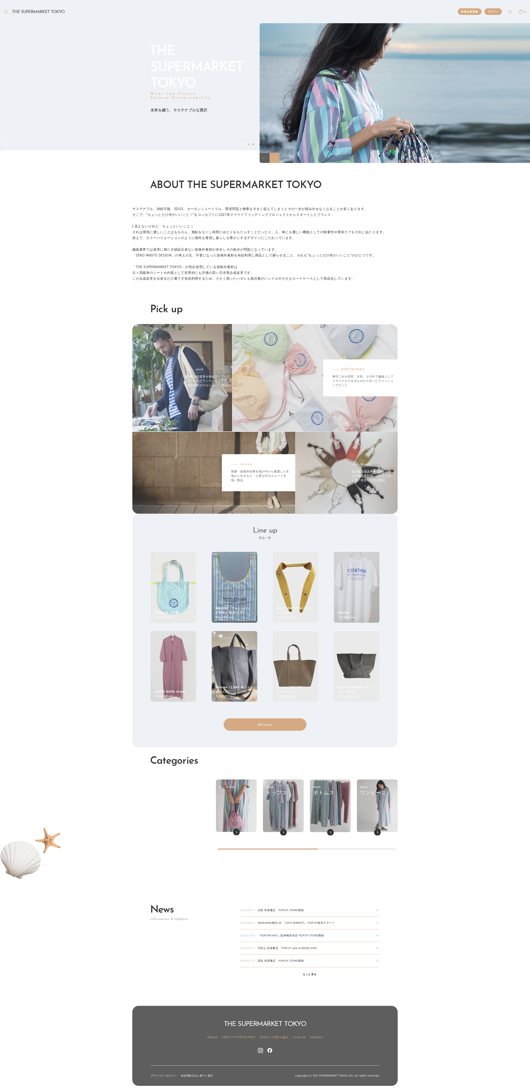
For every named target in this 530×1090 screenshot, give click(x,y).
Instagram (260, 1050)
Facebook (6, 144)
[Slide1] (395, 93)
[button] (265, 158)
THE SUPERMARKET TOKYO (38, 12)
